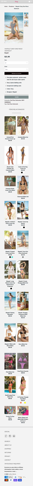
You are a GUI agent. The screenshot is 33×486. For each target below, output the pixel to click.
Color (5, 66)
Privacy (7, 456)
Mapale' (6, 53)
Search (7, 441)
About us (7, 445)
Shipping (7, 449)
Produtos (11, 6)
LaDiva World (12, 474)
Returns (7, 452)
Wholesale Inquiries (12, 463)
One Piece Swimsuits (15, 100)
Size (5, 60)
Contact (7, 460)
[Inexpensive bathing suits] (13, 27)
